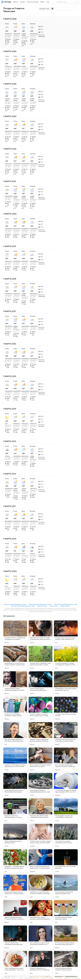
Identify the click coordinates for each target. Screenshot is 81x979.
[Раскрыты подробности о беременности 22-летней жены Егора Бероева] (40, 963)
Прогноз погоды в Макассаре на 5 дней (40, 604)
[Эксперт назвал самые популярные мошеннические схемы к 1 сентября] (15, 937)
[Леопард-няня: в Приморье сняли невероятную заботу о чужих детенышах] (40, 658)
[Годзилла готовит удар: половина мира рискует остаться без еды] (15, 759)
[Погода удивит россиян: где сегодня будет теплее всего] (66, 810)
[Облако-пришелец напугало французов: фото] (15, 836)
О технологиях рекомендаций (47, 978)
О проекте (21, 978)
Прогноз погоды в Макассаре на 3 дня (15, 604)
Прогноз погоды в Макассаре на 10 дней (23, 606)
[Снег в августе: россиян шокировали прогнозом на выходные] (66, 836)
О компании (7, 978)
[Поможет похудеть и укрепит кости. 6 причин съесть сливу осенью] (40, 709)
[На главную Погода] (7, 2)
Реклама (13, 978)
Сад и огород (53, 606)
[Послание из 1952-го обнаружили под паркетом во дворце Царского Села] (15, 632)
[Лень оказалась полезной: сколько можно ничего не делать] (40, 759)
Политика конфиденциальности (32, 978)
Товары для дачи (65, 606)
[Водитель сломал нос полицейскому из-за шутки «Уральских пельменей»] (15, 810)
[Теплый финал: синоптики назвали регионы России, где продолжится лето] (66, 683)
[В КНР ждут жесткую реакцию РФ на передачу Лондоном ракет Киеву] (66, 734)
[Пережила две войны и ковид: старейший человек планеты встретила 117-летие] (40, 810)
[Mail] (2, 2)
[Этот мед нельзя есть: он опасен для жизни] (66, 861)
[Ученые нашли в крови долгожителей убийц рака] (40, 683)
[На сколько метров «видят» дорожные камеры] (66, 912)
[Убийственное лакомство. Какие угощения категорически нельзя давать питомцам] (40, 632)
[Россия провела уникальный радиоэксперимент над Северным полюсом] (66, 887)
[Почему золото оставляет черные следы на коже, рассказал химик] (40, 836)
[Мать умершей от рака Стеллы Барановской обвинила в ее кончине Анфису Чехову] (40, 937)
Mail (2, 978)
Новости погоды (42, 606)
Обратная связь (58, 978)
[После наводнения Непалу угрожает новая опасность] (66, 963)
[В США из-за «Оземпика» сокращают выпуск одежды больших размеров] (15, 709)
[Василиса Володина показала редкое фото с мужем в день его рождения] (15, 887)
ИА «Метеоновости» (75, 978)
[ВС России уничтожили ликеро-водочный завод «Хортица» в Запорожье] (66, 937)
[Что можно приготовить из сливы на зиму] (66, 709)
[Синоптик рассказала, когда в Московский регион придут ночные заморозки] (15, 785)
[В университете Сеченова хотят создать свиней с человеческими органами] (15, 658)
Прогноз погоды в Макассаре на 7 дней (65, 604)
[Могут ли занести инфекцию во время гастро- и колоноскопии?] (40, 861)
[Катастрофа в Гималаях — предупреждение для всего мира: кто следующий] (40, 785)
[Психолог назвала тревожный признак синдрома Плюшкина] (40, 734)
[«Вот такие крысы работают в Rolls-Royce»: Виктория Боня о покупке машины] (15, 734)
